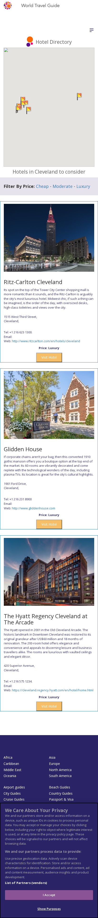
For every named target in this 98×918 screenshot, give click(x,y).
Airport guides (14, 787)
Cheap (42, 186)
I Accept (49, 895)
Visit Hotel (49, 357)
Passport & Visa (61, 799)
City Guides (12, 793)
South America (60, 775)
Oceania (10, 775)
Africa (8, 757)
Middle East (12, 770)
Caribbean (11, 763)
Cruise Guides (14, 799)
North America (60, 770)
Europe (54, 763)
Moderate (63, 186)
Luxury (83, 186)
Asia (52, 757)
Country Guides (61, 793)
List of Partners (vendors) (26, 883)
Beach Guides (59, 787)
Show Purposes (49, 909)
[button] (18, 109)
